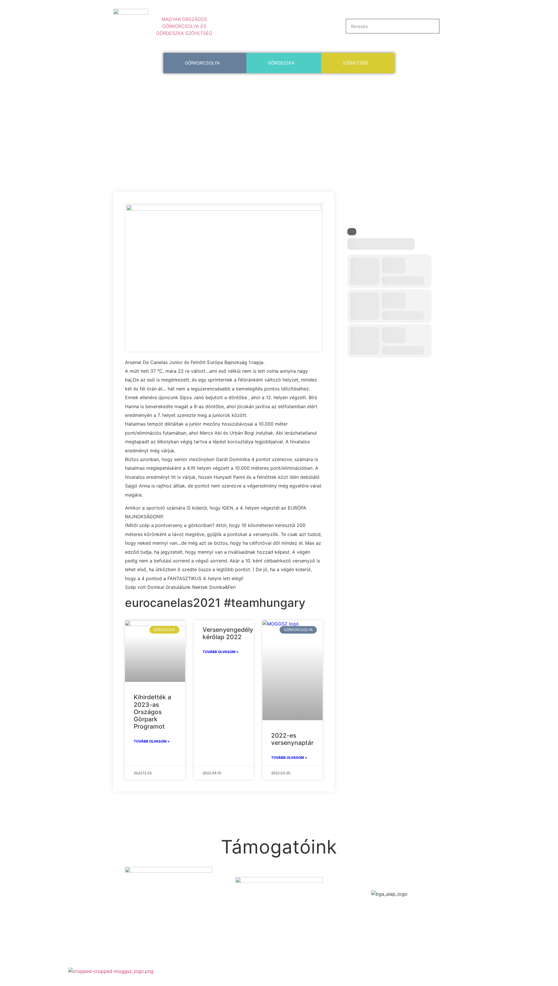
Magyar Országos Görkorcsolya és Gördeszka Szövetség (184, 26)
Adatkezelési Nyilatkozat (500, 971)
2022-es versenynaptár (292, 739)
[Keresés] (432, 26)
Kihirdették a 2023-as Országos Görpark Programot (152, 711)
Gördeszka (281, 63)
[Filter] (351, 231)
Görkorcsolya (202, 63)
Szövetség (355, 63)
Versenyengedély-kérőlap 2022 (229, 633)
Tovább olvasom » (152, 741)
